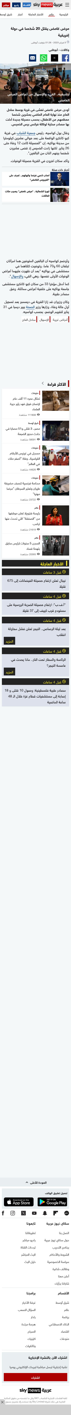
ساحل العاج (29, 319)
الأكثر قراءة (57, 383)
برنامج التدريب (60, 1247)
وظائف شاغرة (61, 1268)
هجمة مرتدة (29, 1323)
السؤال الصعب (27, 1309)
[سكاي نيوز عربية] (47, 5)
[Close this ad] (2, 1402)
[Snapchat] (45, 1213)
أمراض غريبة (60, 319)
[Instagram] (12, 1213)
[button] (65, 58)
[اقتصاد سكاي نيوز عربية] (27, 4)
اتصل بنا (64, 1232)
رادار (33, 1316)
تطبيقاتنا (30, 1232)
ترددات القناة (28, 1247)
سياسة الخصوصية (58, 1261)
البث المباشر (28, 1254)
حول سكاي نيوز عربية (56, 1239)
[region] (35, 1410)
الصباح (32, 1331)
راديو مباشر (29, 1239)
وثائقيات (30, 1345)
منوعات (64, 1338)
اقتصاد (65, 1331)
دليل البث (30, 1261)
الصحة (30, 306)
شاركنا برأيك (62, 1283)
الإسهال (44, 319)
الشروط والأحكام (59, 1254)
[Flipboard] (55, 1213)
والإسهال (17, 275)
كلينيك (32, 1338)
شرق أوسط (62, 1302)
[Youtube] (34, 1213)
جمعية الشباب (26, 132)
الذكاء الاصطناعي (59, 1323)
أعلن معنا (63, 1275)
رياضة (65, 1316)
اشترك (35, 1377)
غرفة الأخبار (29, 1302)
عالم (66, 1309)
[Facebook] (3, 1213)
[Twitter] (23, 1213)
